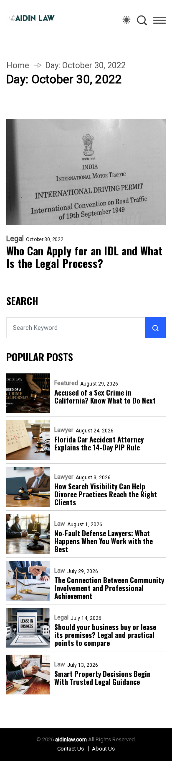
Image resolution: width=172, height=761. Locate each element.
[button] (159, 21)
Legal (15, 238)
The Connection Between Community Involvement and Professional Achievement (109, 588)
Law (59, 524)
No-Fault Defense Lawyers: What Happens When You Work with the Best (103, 541)
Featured (66, 383)
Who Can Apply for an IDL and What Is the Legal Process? (84, 257)
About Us (103, 748)
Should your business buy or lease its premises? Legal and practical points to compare (105, 635)
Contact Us (70, 748)
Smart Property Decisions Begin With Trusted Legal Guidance (102, 678)
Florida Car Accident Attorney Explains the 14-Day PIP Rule (99, 443)
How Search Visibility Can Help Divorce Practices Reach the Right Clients (105, 494)
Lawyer (63, 430)
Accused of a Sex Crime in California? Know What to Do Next (105, 396)
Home (17, 65)
